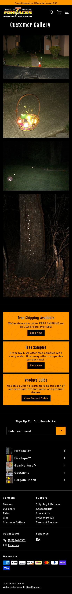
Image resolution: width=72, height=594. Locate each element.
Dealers (8, 504)
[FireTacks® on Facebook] (38, 540)
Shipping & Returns (48, 504)
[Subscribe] (61, 431)
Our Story (9, 508)
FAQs (6, 513)
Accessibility (44, 508)
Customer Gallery (14, 522)
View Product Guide (36, 398)
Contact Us (43, 513)
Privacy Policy (45, 517)
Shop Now (36, 332)
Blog (6, 517)
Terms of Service (47, 522)
